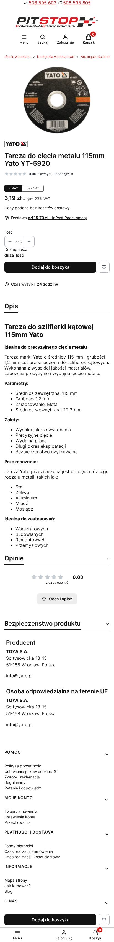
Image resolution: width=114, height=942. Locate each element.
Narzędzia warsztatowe (55, 57)
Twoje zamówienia (20, 811)
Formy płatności (18, 845)
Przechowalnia (17, 822)
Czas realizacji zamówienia (28, 851)
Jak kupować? (17, 885)
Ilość (8, 232)
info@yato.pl (19, 675)
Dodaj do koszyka (50, 267)
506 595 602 (42, 3)
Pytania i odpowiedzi (23, 788)
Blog (8, 891)
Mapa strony (15, 880)
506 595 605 (77, 3)
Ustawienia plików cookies (28, 771)
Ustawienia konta (19, 817)
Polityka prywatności (23, 766)
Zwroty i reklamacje (22, 777)
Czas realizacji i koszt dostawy (32, 856)
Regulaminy (14, 782)
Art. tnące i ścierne (95, 57)
